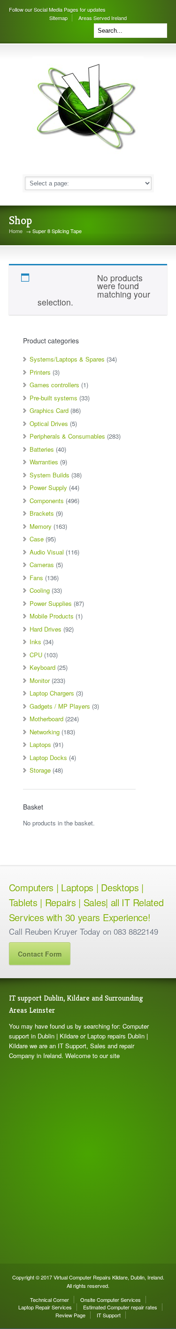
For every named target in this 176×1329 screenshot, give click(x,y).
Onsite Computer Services (110, 1299)
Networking (45, 731)
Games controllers (54, 384)
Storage (40, 770)
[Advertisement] (88, 1162)
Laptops (40, 744)
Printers (40, 372)
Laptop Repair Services (45, 1307)
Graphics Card (49, 410)
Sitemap (58, 17)
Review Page (70, 1315)
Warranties (44, 461)
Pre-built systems (53, 397)
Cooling (40, 590)
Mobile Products (52, 615)
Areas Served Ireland (102, 17)
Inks (35, 641)
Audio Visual (47, 551)
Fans (36, 577)
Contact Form (39, 954)
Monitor (40, 680)
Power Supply (48, 487)
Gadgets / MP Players (60, 706)
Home (16, 231)
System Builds (49, 474)
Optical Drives (49, 423)
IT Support (109, 1315)
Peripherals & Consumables (67, 436)
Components (47, 500)
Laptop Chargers (52, 693)
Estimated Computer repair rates (120, 1307)
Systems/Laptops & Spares (67, 359)
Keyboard (42, 667)
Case (37, 538)
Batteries (42, 449)
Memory (41, 526)
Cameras (42, 564)
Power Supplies (51, 603)
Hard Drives (45, 629)
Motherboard (46, 718)
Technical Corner (49, 1299)
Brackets (42, 513)
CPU (36, 654)
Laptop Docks (48, 757)
